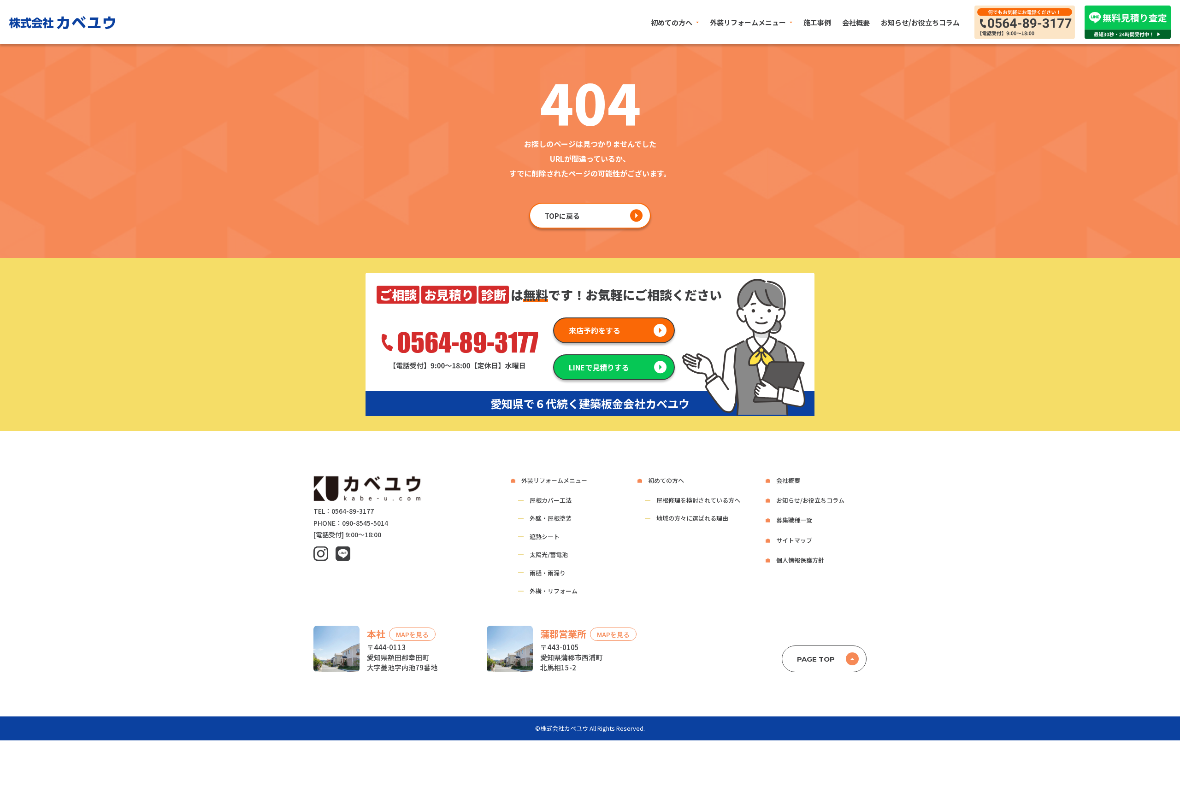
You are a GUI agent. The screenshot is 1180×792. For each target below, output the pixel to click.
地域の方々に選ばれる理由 (692, 518)
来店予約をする (594, 330)
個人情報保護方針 (800, 560)
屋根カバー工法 (551, 500)
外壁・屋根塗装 (551, 518)
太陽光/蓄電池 (549, 554)
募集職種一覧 (794, 520)
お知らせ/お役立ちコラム (920, 22)
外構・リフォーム (554, 591)
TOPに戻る (562, 216)
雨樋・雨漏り (548, 573)
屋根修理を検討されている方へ (698, 500)
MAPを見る (412, 634)
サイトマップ (794, 540)
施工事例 (817, 22)
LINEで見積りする (599, 367)
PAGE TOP (816, 659)
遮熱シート (545, 536)
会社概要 (856, 22)
